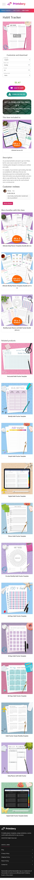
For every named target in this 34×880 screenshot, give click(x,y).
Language (6, 58)
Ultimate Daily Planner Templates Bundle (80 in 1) (17, 246)
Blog (2, 850)
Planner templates (6, 10)
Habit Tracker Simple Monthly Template (17, 736)
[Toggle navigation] (4, 4)
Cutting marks (7, 73)
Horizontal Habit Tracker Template (17, 376)
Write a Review (8, 203)
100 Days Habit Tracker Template (17, 616)
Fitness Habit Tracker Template (17, 536)
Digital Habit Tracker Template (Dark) (17, 816)
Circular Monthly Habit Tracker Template (17, 576)
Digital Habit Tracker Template (17, 496)
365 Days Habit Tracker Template (17, 696)
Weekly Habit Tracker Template (17, 416)
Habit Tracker (16, 10)
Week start (6, 63)
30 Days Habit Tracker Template (17, 656)
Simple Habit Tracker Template (17, 456)
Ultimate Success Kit (17, 150)
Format (5, 68)
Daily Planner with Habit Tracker (17, 776)
